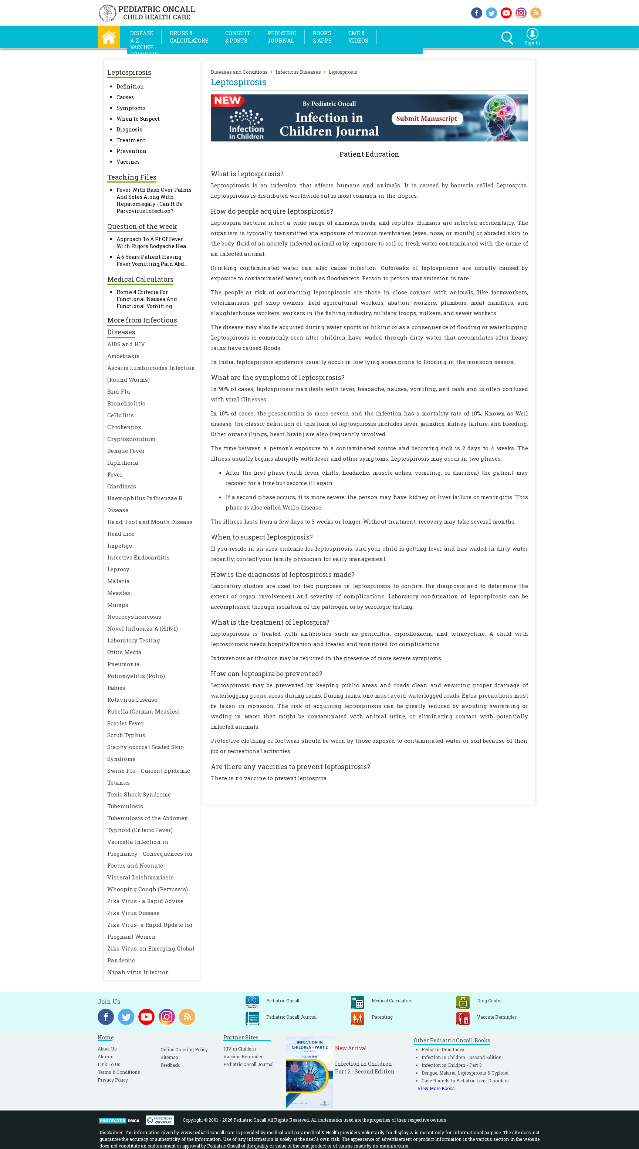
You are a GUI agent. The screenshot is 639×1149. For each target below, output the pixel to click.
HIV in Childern (239, 1049)
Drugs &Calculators (189, 37)
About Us (107, 1049)
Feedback (170, 1065)
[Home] (108, 36)
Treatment (130, 140)
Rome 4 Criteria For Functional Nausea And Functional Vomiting (146, 299)
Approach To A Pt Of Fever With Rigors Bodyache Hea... (152, 243)
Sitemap (169, 1057)
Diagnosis (129, 129)
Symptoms (131, 107)
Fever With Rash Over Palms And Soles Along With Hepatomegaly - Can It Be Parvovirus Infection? (154, 200)
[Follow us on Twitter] (491, 12)
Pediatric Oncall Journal (248, 1064)
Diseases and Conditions (239, 72)
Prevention (131, 150)
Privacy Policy (113, 1080)
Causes (125, 97)
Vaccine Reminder (243, 1056)
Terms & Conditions (119, 1072)
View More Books (436, 1088)
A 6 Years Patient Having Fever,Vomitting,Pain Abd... (151, 260)
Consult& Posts (238, 37)
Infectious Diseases (298, 72)
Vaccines (128, 161)
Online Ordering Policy (184, 1049)
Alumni (106, 1056)
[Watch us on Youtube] (506, 12)
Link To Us (109, 1064)
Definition (130, 86)
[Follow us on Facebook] (476, 12)
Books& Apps (322, 37)
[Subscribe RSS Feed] (535, 12)
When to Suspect (138, 118)
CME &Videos (358, 37)
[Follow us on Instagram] (521, 12)
